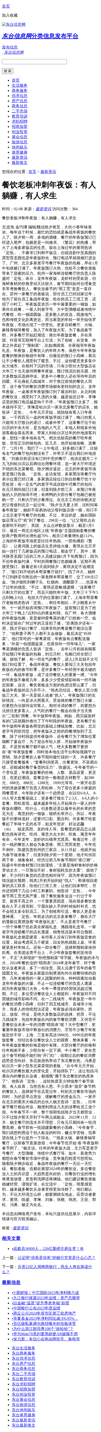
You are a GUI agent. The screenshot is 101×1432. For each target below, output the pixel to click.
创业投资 (19, 132)
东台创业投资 (23, 1394)
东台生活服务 (23, 1348)
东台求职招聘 (23, 1384)
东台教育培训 (23, 1379)
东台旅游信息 (23, 1405)
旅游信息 (19, 142)
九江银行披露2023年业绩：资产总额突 (46, 1298)
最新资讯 (19, 157)
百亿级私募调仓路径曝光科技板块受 (44, 1323)
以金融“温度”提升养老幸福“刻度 (40, 1303)
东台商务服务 (23, 1353)
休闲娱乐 (19, 147)
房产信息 (19, 101)
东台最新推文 (23, 1425)
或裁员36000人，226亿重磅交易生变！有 (48, 1249)
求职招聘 (19, 121)
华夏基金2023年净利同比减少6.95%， (45, 1318)
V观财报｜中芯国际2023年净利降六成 (45, 1293)
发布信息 (10, 47)
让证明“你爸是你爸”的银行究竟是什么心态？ (57, 1258)
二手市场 (19, 111)
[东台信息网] (13, 24)
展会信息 (19, 137)
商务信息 (19, 106)
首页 (6, 6)
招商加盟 (19, 126)
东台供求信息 (23, 1358)
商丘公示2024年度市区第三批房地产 (44, 1313)
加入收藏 (10, 15)
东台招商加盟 (23, 1389)
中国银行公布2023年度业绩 (36, 1308)
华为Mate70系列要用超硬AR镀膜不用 (45, 1334)
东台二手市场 (23, 1374)
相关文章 (11, 1238)
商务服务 (19, 90)
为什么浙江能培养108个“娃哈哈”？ (43, 1329)
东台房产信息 (23, 1363)
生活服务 (19, 85)
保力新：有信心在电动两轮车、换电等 (46, 1339)
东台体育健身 (23, 1415)
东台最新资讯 (23, 1420)
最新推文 (19, 162)
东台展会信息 (23, 1399)
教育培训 (19, 116)
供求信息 (19, 96)
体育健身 (19, 152)
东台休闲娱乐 (23, 1410)
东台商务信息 (23, 1369)
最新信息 (11, 1282)
